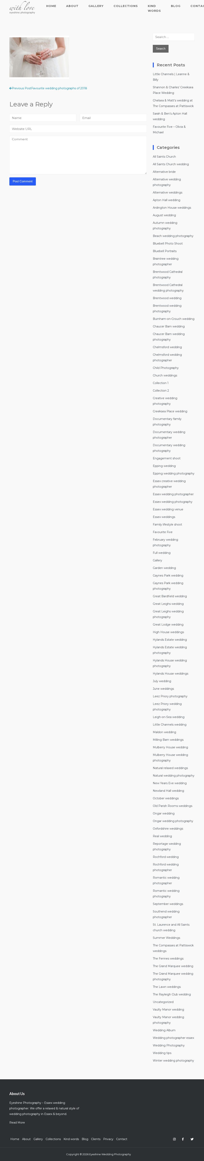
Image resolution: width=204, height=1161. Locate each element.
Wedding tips (162, 1053)
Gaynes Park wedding (168, 575)
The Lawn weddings (167, 987)
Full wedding (162, 553)
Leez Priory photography (170, 696)
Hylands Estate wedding (170, 639)
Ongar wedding (164, 813)
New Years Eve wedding (170, 783)
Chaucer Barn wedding (169, 326)
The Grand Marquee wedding (173, 966)
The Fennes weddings (168, 958)
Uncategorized (163, 1002)
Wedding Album (164, 1030)
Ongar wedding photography (173, 821)
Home (51, 6)
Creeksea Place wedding (170, 411)
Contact (121, 1139)
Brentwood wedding (167, 298)
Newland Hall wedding (168, 791)
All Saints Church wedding (171, 164)
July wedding (162, 681)
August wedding (164, 215)
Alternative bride (164, 172)
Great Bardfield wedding (170, 596)
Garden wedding (164, 568)
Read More (17, 1122)
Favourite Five (163, 532)
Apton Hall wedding (166, 200)
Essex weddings (164, 517)
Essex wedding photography (172, 502)
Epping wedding (164, 466)
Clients (95, 1139)
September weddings (168, 904)
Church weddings (165, 375)
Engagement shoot (166, 458)
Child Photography (166, 368)
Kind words (154, 8)
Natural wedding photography (173, 775)
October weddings (166, 798)
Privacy (108, 1139)
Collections (126, 6)
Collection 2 (161, 390)
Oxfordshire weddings (168, 828)
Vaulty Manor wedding (168, 1009)
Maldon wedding (164, 732)
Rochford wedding (166, 857)
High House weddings (168, 632)
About (72, 6)
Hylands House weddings (170, 673)
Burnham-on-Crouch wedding (173, 319)
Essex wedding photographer (173, 494)
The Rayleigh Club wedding (172, 994)
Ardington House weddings (172, 207)
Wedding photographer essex (173, 1038)
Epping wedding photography (173, 473)
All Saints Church (164, 156)
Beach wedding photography (173, 236)
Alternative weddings (167, 192)
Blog (175, 6)
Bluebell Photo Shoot (168, 243)
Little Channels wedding (169, 724)
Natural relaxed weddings (170, 768)
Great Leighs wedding (168, 604)
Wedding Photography (169, 1045)
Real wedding (162, 836)
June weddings (163, 689)
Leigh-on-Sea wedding (168, 717)
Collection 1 (161, 383)
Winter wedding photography (173, 1060)
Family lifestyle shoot (167, 524)
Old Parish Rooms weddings (172, 806)
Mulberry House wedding (170, 747)
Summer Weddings (166, 938)
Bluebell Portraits (165, 251)
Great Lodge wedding (168, 624)
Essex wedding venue (168, 509)
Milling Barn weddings (168, 740)
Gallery (96, 6)
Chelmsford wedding (167, 347)
